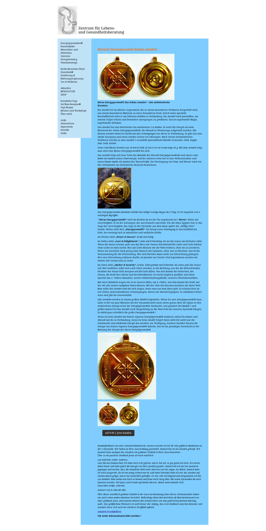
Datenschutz (67, 123)
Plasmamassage (69, 62)
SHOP (63, 94)
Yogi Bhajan (67, 107)
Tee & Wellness (69, 82)
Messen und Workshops (74, 110)
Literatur (65, 56)
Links (63, 133)
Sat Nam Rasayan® (71, 104)
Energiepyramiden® (72, 43)
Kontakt (65, 130)
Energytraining (69, 59)
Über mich (66, 114)
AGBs (63, 120)
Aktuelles (66, 88)
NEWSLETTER (68, 91)
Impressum (67, 126)
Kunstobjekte (68, 46)
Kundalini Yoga (69, 101)
